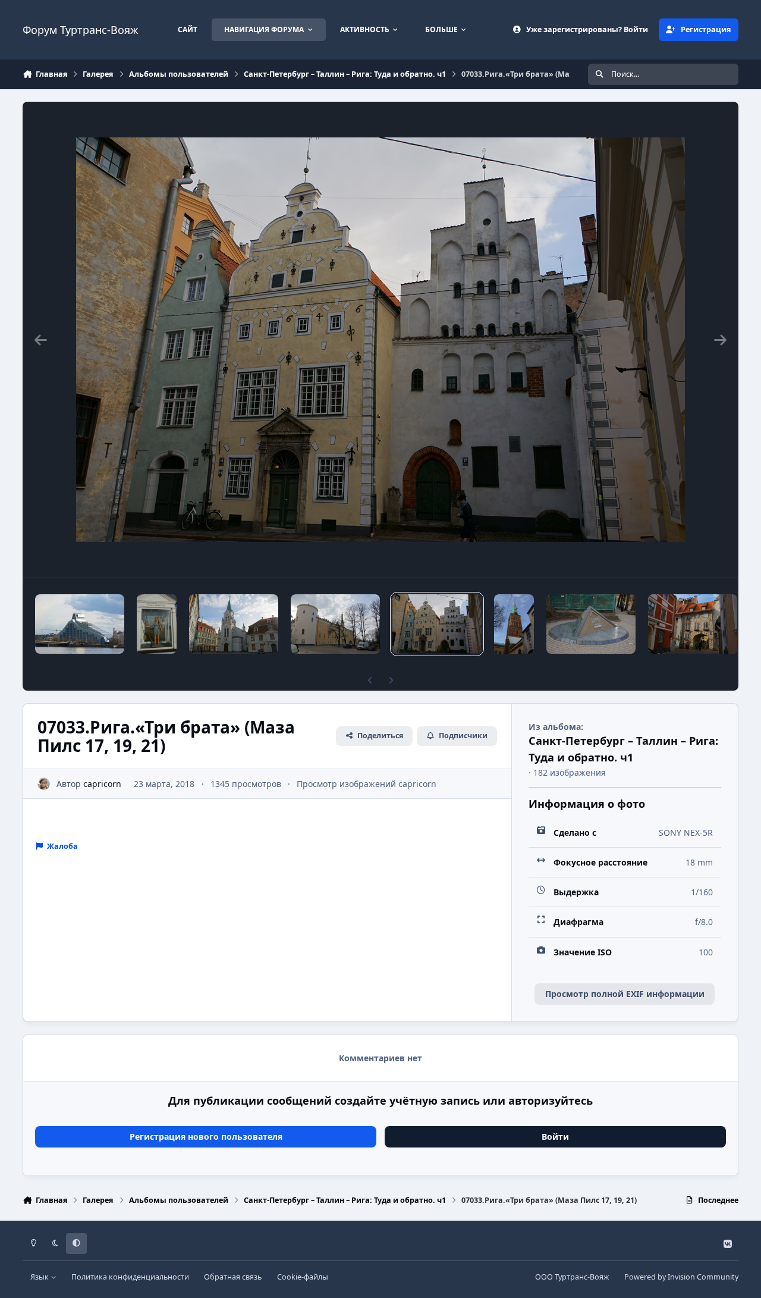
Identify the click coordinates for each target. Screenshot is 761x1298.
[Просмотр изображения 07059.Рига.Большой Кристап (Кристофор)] (157, 624)
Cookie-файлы (302, 1277)
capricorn (102, 783)
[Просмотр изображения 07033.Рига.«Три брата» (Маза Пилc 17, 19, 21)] (437, 624)
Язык (40, 1277)
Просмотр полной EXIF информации (625, 993)
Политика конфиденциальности (130, 1277)
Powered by (681, 1277)
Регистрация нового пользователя (206, 1136)
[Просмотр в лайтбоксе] (380, 340)
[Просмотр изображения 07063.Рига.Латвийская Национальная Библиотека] (79, 624)
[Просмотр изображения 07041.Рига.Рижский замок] (335, 624)
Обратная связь (233, 1277)
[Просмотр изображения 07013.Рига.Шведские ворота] (692, 624)
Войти (555, 1136)
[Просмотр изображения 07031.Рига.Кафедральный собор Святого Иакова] (514, 624)
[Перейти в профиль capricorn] (43, 783)
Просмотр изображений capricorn (366, 783)
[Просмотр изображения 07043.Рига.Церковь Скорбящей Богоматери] (233, 624)
